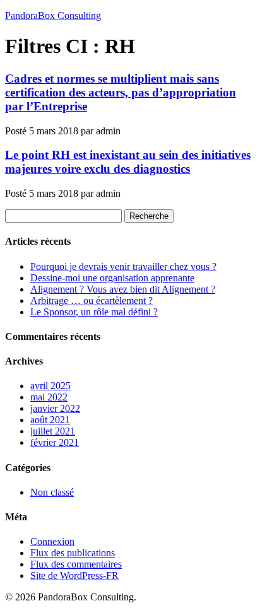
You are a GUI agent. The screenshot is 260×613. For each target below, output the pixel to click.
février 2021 (54, 442)
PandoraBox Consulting (53, 15)
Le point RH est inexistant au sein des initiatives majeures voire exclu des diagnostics (128, 161)
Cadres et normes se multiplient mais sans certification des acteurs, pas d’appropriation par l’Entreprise (120, 92)
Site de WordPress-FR (74, 575)
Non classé (52, 492)
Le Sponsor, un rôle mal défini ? (94, 311)
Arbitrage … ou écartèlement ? (91, 300)
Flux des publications (72, 552)
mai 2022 (49, 397)
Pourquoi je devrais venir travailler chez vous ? (123, 266)
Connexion (52, 541)
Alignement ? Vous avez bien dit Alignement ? (122, 289)
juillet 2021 (52, 431)
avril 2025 (50, 385)
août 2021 (50, 419)
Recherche (148, 216)
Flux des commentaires (76, 564)
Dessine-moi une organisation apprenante (112, 277)
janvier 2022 (55, 408)
